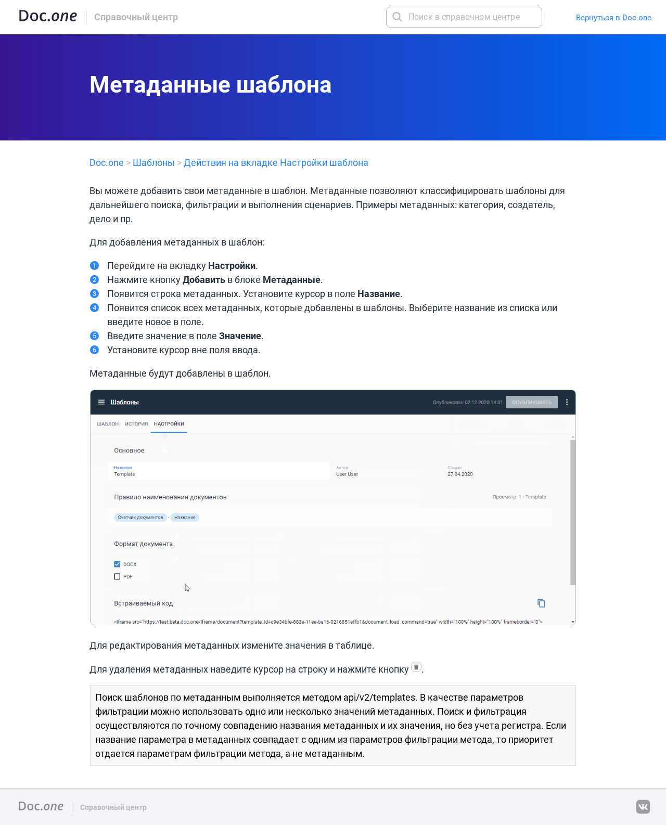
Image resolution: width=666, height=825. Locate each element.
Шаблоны (154, 163)
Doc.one (106, 163)
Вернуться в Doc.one (613, 17)
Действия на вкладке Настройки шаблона (276, 163)
